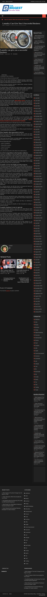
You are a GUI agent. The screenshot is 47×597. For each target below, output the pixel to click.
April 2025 (37, 137)
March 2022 (37, 233)
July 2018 (37, 298)
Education (37, 335)
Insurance (37, 356)
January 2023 (38, 207)
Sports (36, 379)
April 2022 (37, 231)
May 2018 (37, 304)
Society (36, 376)
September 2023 (38, 186)
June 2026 (37, 100)
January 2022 (38, 238)
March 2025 (37, 139)
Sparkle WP (42, 595)
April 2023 (37, 199)
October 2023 (38, 184)
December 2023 (38, 178)
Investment (37, 358)
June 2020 (37, 262)
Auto (36, 322)
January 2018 (38, 311)
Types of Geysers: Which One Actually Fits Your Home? (16, 19)
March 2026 (37, 108)
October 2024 (38, 152)
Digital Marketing (39, 332)
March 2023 (37, 202)
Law (36, 361)
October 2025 (38, 121)
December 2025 (38, 116)
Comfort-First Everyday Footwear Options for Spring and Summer (39, 447)
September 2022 (38, 217)
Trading (37, 387)
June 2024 (37, 163)
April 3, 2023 (4, 273)
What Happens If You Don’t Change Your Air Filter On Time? (39, 37)
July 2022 (37, 223)
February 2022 (38, 236)
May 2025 (37, 134)
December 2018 (38, 285)
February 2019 (38, 280)
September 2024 (38, 155)
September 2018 (38, 293)
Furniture (37, 345)
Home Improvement (39, 353)
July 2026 (37, 98)
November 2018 (38, 288)
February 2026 (38, 111)
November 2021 (38, 244)
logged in (8, 290)
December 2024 (38, 147)
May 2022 (37, 228)
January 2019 (38, 283)
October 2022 (38, 215)
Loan (36, 366)
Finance (37, 340)
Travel (36, 389)
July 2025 (37, 129)
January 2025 (38, 145)
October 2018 (38, 290)
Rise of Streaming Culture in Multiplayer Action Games (38, 461)
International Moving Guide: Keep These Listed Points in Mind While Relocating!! (24, 272)
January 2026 (38, 113)
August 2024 (38, 158)
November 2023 (38, 181)
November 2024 (38, 150)
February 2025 (38, 142)
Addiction (37, 319)
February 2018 (38, 309)
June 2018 (37, 301)
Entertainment (38, 337)
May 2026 (37, 103)
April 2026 (37, 105)
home (10, 593)
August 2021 (38, 251)
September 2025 (38, 124)
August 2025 (38, 126)
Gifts (36, 348)
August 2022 (38, 220)
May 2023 (37, 197)
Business (37, 327)
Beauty (36, 324)
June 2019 (37, 270)
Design (36, 329)
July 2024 (37, 160)
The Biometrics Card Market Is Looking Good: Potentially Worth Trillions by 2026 (23, 280)
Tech (36, 384)
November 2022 (38, 212)
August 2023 (38, 189)
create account (9, 1)
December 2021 (38, 241)
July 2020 (37, 259)
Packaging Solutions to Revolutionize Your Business (9, 279)
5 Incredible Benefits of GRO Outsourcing (7, 271)
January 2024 (38, 176)
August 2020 (38, 257)
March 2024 (37, 171)
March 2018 (37, 306)
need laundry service (20, 100)
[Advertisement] (21, 64)
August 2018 (38, 296)
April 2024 (37, 168)
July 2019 (37, 267)
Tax (36, 382)
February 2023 (38, 204)
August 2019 (38, 264)
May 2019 (37, 272)
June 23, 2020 (20, 275)
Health (36, 350)
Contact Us (4, 571)
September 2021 (38, 249)
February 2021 (38, 254)
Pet (36, 369)
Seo (36, 374)
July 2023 (37, 191)
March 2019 (37, 277)
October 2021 (38, 246)
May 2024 (37, 165)
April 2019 (37, 275)
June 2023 (37, 194)
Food (36, 343)
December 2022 (38, 210)
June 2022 (37, 225)
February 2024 (38, 173)
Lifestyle (37, 363)
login (3, 1)
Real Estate (37, 371)
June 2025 (37, 131)
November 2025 (38, 118)
